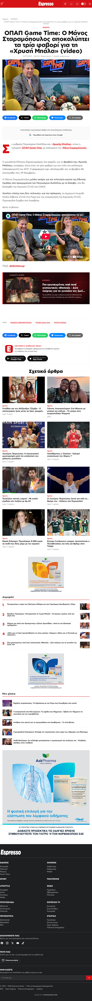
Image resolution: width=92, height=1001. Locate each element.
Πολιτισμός (53, 879)
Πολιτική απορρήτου (55, 927)
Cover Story (5, 874)
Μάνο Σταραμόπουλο (74, 147)
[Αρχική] (11, 852)
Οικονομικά (5, 908)
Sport (3, 879)
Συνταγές (4, 895)
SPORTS (46, 27)
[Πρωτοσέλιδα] (65, 4)
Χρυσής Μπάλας (62, 144)
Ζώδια (50, 886)
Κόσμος (3, 871)
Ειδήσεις (4, 862)
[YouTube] (18, 943)
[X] (12, 943)
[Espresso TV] (77, 4)
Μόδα (2, 897)
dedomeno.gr (17, 265)
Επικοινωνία (52, 922)
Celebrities (51, 866)
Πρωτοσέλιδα (7, 902)
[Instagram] (7, 943)
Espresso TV (53, 902)
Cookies (39, 989)
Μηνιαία (50, 895)
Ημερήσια (51, 890)
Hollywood (51, 869)
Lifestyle (5, 886)
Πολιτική (3, 869)
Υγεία (2, 892)
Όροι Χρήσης (52, 925)
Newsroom (46, 56)
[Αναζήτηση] (90, 4)
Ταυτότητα (51, 920)
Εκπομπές (51, 906)
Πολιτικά (3, 911)
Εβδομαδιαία (52, 892)
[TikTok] (23, 943)
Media (49, 871)
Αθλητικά (4, 906)
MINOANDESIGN (50, 995)
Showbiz (51, 862)
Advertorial (4, 920)
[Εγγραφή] (89, 978)
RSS (1, 925)
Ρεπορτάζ (4, 866)
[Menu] (2, 4)
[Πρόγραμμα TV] (71, 4)
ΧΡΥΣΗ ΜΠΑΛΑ (60, 323)
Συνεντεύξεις (52, 908)
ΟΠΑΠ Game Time (32, 147)
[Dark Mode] (83, 3)
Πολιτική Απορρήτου (26, 989)
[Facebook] (2, 943)
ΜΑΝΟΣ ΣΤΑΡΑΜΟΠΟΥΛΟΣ (21, 323)
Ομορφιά (4, 890)
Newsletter (4, 922)
